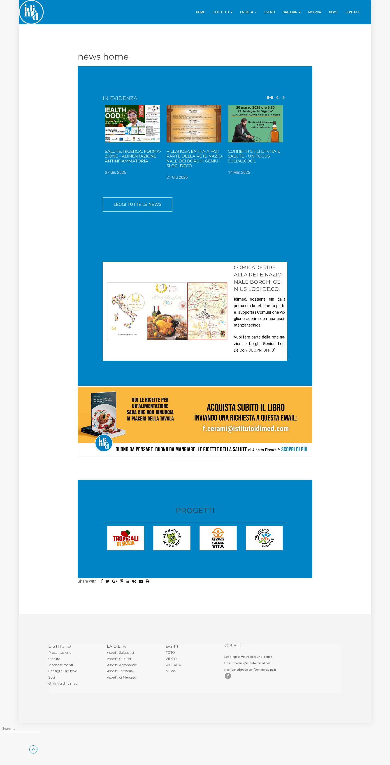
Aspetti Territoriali (120, 671)
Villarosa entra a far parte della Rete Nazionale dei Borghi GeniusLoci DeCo (195, 159)
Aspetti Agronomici (122, 665)
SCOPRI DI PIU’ (261, 350)
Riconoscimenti (60, 665)
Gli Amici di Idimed (63, 684)
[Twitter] (108, 581)
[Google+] (115, 581)
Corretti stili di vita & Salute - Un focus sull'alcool (254, 156)
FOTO (170, 653)
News (333, 12)
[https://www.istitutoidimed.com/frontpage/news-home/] (142, 581)
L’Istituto (221, 12)
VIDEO (171, 659)
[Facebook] (103, 581)
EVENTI (172, 646)
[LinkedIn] (128, 581)
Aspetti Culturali (119, 659)
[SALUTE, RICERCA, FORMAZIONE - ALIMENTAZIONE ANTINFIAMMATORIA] (133, 123)
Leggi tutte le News (137, 204)
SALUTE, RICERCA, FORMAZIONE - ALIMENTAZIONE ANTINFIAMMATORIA (133, 156)
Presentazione (59, 653)
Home (200, 12)
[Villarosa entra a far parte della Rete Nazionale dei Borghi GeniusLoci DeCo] (195, 123)
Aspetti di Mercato (121, 677)
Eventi (270, 12)
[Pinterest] (122, 581)
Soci (51, 677)
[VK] (135, 581)
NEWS (171, 671)
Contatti (353, 12)
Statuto (54, 659)
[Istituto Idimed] (31, 7)
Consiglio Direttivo (62, 671)
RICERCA (173, 665)
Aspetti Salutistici (120, 653)
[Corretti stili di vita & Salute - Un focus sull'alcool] (256, 123)
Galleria (290, 12)
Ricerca (314, 12)
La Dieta (246, 12)
